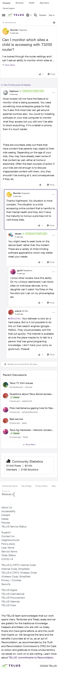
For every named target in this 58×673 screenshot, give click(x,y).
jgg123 (20, 270)
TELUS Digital (9, 590)
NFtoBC (18, 234)
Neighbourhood (10, 540)
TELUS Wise (8, 605)
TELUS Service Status (14, 526)
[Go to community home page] (16, 15)
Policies (5, 522)
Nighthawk (14, 91)
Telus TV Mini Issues (21, 383)
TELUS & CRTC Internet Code (18, 565)
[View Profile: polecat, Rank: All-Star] (11, 312)
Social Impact (8, 8)
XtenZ (25, 437)
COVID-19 (7, 559)
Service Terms (9, 551)
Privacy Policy (42, 486)
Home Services (10, 23)
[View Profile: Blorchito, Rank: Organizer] (5, 31)
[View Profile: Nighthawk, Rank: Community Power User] (5, 92)
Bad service (16, 419)
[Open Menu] (54, 22)
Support (6, 532)
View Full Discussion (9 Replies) (17, 85)
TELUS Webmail (10, 601)
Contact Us (7, 536)
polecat (18, 311)
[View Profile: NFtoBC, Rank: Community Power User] (11, 235)
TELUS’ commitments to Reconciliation (31, 657)
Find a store (8, 543)
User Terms (7, 547)
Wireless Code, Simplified (15, 576)
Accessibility (8, 511)
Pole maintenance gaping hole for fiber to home (31, 408)
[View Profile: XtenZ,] (5, 431)
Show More (10, 65)
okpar (24, 423)
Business (19, 3)
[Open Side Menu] (4, 15)
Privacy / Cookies (11, 580)
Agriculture (44, 3)
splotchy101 (27, 401)
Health (31, 3)
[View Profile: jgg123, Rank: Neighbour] (13, 271)
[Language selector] (29, 15)
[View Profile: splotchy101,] (5, 395)
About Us (6, 507)
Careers (5, 515)
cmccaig (28, 387)
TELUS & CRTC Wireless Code (19, 572)
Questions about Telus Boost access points (31, 394)
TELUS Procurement (13, 597)
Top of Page (26, 486)
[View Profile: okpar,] (5, 420)
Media (4, 518)
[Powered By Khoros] (29, 494)
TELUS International (12, 593)
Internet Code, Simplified (15, 568)
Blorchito (14, 30)
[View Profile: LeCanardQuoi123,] (5, 409)
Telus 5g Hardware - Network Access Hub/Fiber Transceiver (31, 430)
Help (54, 486)
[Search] (35, 15)
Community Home (9, 486)
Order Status (8, 555)
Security (6, 584)
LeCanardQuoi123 (30, 412)
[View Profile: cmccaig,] (5, 384)
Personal (6, 3)
